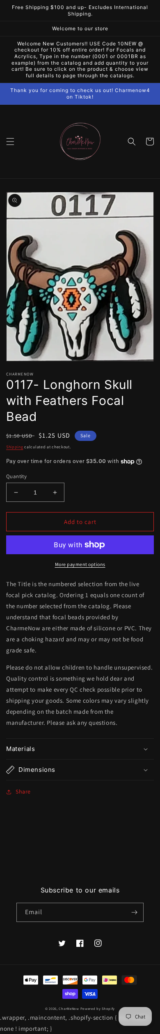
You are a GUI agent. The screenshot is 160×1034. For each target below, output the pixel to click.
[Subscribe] (134, 912)
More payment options (80, 564)
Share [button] (23, 791)
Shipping (14, 447)
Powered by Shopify (97, 1008)
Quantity (16, 476)
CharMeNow (69, 1008)
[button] (10, 142)
